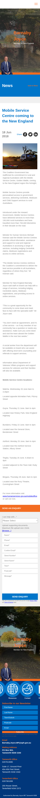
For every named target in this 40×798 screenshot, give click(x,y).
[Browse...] (6, 531)
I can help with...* (9, 517)
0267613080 (7, 762)
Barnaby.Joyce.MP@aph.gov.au (16, 743)
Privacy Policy (33, 600)
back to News (33, 86)
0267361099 (7, 781)
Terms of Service (8, 602)
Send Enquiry (20, 597)
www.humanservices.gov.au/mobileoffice (20, 496)
